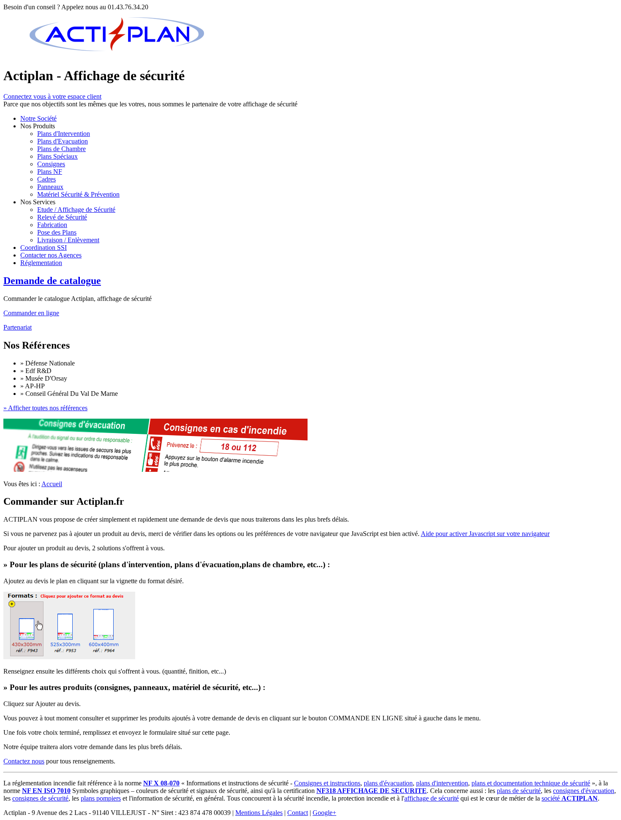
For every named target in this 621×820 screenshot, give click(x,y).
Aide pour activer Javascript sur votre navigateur (485, 533)
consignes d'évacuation (583, 790)
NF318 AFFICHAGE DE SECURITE (371, 790)
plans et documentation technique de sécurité (530, 783)
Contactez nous (23, 761)
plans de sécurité (519, 790)
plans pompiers (101, 798)
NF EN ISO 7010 (46, 790)
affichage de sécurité (431, 798)
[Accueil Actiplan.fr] (117, 55)
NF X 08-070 (161, 783)
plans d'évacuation (388, 783)
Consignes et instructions (327, 783)
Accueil (51, 483)
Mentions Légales (259, 812)
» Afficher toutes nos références (45, 407)
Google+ (324, 812)
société (570, 798)
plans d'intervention (442, 783)
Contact (297, 812)
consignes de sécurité (40, 798)
